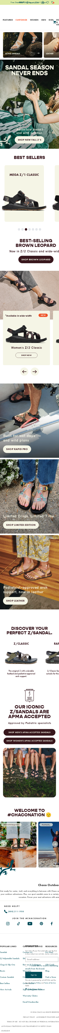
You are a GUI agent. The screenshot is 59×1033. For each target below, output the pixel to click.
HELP (21, 2)
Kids (51, 20)
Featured (8, 20)
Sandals (3, 952)
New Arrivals (6, 989)
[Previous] (4, 844)
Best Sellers (5, 983)
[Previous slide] (24, 371)
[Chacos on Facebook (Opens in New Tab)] (52, 923)
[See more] (33, 825)
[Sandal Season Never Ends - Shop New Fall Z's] (29, 104)
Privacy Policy (29, 1017)
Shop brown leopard (35, 259)
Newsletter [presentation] (31, 946)
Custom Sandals (7, 977)
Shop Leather (15, 600)
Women (34, 20)
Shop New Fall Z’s (29, 139)
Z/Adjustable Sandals (9, 958)
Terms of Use (12, 1022)
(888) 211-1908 (16, 911)
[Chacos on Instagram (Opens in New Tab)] (8, 923)
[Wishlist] (48, 2)
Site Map (55, 1017)
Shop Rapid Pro (17, 449)
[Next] (55, 844)
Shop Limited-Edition (21, 524)
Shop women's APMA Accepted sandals (29, 740)
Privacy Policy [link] (36, 983)
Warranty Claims (30, 995)
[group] (25, 193)
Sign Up (34, 975)
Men (43, 20)
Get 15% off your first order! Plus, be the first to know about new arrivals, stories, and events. (41, 952)
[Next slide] (35, 371)
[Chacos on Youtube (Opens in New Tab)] (30, 923)
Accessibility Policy (44, 1017)
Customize (21, 20)
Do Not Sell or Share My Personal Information (39, 1022)
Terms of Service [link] (50, 983)
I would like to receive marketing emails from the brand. (41, 967)
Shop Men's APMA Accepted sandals (30, 732)
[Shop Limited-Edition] (29, 496)
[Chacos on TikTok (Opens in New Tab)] (18, 923)
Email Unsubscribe (31, 1002)
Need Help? (12, 906)
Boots (2, 970)
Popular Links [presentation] (8, 946)
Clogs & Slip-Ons (7, 964)
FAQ (25, 977)
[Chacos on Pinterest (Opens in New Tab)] (41, 923)
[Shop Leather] (29, 572)
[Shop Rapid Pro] (29, 421)
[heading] (29, 918)
